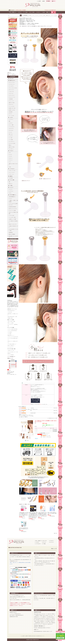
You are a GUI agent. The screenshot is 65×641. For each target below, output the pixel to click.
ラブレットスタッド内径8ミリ (31, 24)
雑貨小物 (11, 176)
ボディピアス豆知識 (10, 327)
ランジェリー (11, 187)
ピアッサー (10, 113)
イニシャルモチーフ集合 (12, 217)
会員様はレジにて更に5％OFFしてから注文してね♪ (39, 404)
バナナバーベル (11, 93)
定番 (9, 121)
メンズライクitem (11, 215)
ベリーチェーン (11, 119)
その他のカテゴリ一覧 (11, 350)
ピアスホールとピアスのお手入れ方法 (13, 336)
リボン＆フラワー (11, 128)
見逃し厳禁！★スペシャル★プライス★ (13, 237)
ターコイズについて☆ (10, 347)
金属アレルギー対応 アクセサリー (13, 164)
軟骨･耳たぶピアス (12, 80)
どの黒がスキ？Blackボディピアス (13, 227)
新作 (44, 15)
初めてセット (11, 183)
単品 (9, 181)
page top (55, 533)
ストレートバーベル (11, 82)
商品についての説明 (10, 319)
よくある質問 (39, 1)
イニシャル (36, 15)
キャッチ (52, 15)
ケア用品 (11, 185)
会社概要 (43, 1)
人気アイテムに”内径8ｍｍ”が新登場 (13, 213)
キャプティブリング (11, 95)
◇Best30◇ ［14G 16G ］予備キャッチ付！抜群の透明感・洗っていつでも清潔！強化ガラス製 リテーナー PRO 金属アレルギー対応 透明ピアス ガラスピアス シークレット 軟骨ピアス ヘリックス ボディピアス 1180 (33, 515)
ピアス (10, 152)
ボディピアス (11, 78)
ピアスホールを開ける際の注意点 (12, 330)
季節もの (10, 145)
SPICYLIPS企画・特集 (11, 348)
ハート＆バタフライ (11, 126)
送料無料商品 (11, 232)
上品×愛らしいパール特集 (12, 219)
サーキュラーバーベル (12, 97)
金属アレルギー (48, 15)
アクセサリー (11, 150)
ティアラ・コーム (11, 174)
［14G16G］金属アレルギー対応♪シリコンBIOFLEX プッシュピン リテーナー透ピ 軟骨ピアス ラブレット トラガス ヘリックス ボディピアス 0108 (23, 514)
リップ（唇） (11, 137)
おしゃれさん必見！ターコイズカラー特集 (13, 230)
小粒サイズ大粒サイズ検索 (11, 321)
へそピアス (11, 117)
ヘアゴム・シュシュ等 (12, 170)
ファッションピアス (11, 106)
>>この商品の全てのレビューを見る (52, 418)
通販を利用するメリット (11, 335)
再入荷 (30, 15)
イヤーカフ (10, 156)
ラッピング (10, 198)
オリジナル (41, 15)
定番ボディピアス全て (30, 21)
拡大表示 (27, 440)
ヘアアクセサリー (12, 168)
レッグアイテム (11, 191)
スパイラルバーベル (11, 84)
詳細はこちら (53, 548)
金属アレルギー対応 (11, 102)
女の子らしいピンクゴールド (13, 208)
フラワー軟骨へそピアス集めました (13, 222)
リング (10, 161)
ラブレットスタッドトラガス (30, 19)
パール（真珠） (11, 139)
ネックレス (10, 154)
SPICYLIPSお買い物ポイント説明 (12, 316)
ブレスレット (11, 158)
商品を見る (33, 519)
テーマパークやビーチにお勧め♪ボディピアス (13, 204)
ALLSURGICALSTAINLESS (12, 206)
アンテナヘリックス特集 (12, 210)
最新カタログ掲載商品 (12, 234)
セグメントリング (11, 89)
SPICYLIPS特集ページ (13, 194)
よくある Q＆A (10, 312)
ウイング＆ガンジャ (11, 141)
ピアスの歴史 (9, 333)
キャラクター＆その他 (12, 143)
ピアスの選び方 (10, 332)
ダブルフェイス (11, 104)
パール (33, 15)
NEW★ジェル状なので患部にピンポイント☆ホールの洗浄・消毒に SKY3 (52, 513)
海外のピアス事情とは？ (11, 345)
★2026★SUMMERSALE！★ (12, 196)
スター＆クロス (11, 130)
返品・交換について (45, 434)
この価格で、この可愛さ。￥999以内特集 (13, 201)
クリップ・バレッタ (11, 172)
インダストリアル (11, 91)
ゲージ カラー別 (11, 115)
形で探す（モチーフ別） (12, 108)
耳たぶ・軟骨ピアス (39, 540)
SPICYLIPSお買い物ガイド (11, 310)
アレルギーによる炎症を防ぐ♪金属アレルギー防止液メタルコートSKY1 (23, 528)
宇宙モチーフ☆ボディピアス (13, 224)
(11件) (49, 435)
